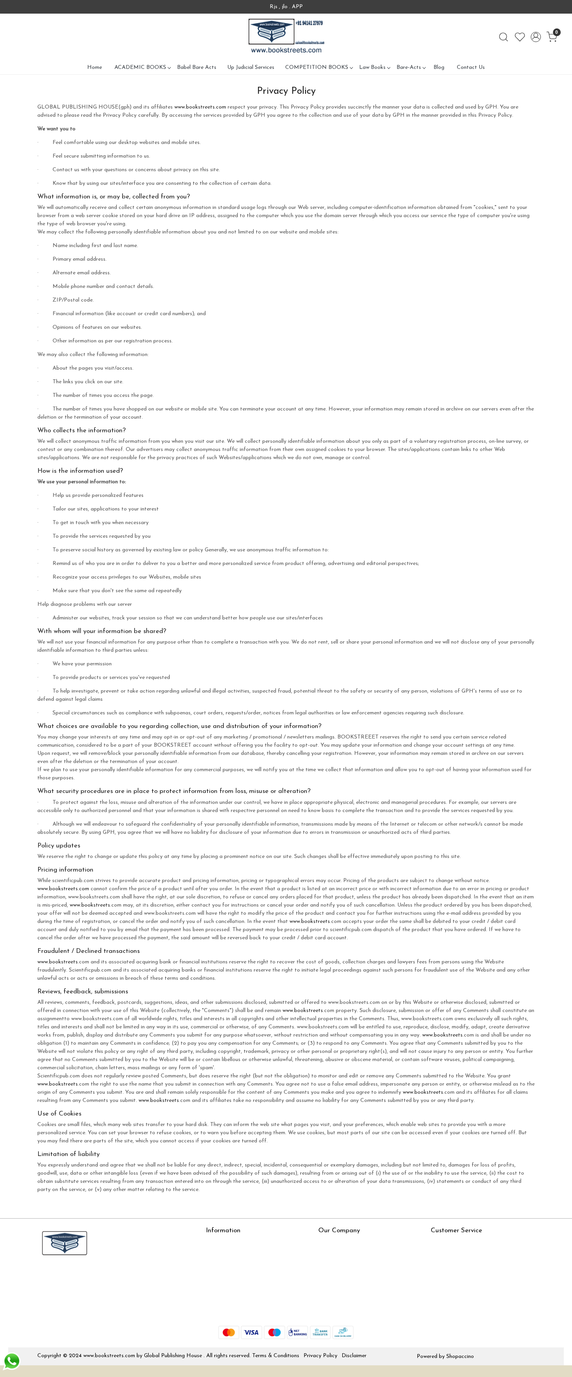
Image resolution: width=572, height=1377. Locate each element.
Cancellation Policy (454, 1278)
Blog (438, 67)
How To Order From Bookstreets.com (251, 1278)
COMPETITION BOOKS (316, 67)
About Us (217, 1243)
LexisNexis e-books (229, 1266)
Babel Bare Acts (196, 67)
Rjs (435, 1255)
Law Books (372, 67)
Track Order (445, 1289)
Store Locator (223, 1312)
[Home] (286, 37)
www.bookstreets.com (200, 107)
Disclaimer (354, 1356)
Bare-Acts (409, 67)
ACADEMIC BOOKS (140, 67)
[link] (503, 37)
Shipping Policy (449, 1266)
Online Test (219, 1255)
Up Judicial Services (250, 67)
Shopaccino (460, 1356)
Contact (441, 1243)
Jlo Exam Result (225, 1289)
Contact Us (471, 67)
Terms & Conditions (275, 1356)
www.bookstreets (90, 905)
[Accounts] (536, 37)
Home (94, 67)
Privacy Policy (320, 1356)
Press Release (334, 1243)
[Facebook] (42, 1276)
